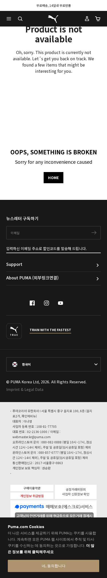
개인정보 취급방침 (32, 496)
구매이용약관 (32, 488)
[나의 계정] (87, 19)
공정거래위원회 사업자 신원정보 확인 (75, 491)
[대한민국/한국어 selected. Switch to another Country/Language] (53, 364)
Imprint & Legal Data (24, 389)
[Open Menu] (10, 19)
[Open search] (20, 19)
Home (53, 177)
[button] (10, 19)
